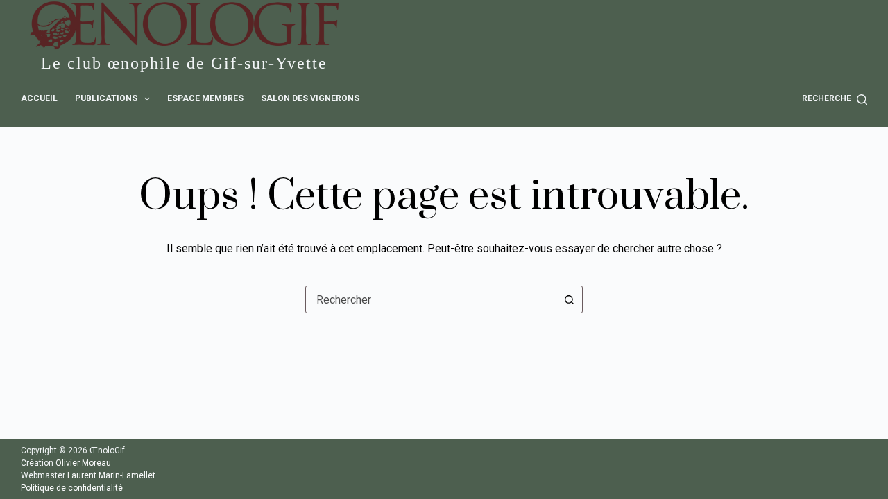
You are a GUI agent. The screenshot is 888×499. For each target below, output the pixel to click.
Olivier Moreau (83, 463)
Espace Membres (205, 98)
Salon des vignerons (310, 98)
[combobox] (431, 299)
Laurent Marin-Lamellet (111, 475)
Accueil (39, 98)
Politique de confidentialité (72, 488)
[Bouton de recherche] (569, 299)
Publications (106, 98)
